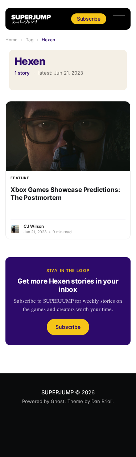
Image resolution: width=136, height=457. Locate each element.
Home (11, 39)
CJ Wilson (34, 226)
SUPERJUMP (57, 392)
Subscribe (88, 19)
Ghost (58, 401)
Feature (20, 178)
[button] (119, 18)
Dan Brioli (101, 401)
